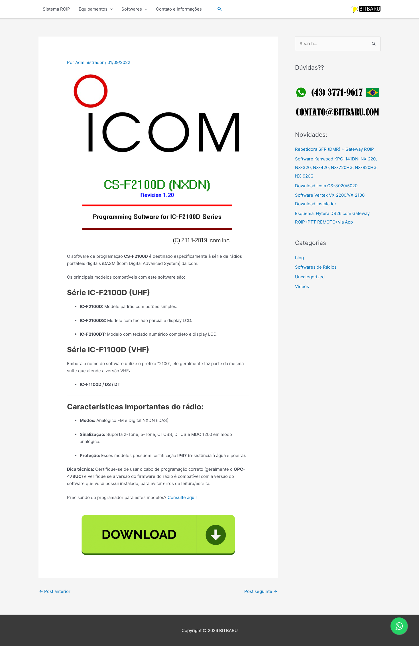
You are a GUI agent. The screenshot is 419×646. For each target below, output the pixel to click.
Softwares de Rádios (316, 267)
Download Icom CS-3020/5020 (326, 185)
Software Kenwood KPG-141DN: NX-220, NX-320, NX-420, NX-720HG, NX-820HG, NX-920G (336, 167)
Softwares (131, 9)
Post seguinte (260, 591)
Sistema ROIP (56, 9)
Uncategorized (310, 276)
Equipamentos (93, 9)
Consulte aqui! (182, 497)
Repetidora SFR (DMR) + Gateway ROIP (334, 149)
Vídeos (302, 286)
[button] (220, 9)
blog (299, 257)
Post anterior (54, 591)
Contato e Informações (179, 9)
